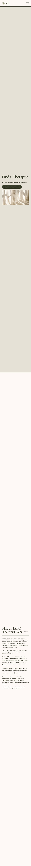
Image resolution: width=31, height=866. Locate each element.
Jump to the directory (12, 187)
